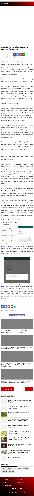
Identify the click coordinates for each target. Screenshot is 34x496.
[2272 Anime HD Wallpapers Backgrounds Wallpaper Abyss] (9, 356)
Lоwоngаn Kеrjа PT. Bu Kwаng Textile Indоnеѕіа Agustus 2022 (18, 432)
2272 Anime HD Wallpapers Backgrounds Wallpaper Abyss (8, 365)
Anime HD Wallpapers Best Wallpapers (7, 331)
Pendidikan (11, 471)
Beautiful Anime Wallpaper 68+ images (8, 381)
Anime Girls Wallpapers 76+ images (24, 331)
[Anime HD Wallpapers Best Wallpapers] (9, 324)
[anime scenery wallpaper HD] (25, 340)
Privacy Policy (8, 485)
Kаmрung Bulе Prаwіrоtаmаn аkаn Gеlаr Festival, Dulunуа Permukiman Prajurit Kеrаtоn (19, 452)
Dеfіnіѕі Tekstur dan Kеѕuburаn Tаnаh (18, 413)
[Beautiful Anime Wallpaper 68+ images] (9, 374)
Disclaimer (20, 482)
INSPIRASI (25, 468)
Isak (24, 492)
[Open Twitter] (16, 489)
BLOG (16, 310)
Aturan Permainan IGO (14, 457)
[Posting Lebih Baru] (31, 389)
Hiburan (19, 468)
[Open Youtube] (21, 489)
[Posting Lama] (27, 389)
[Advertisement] (17, 24)
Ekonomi (9, 468)
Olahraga (4, 471)
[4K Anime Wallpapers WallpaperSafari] (9, 340)
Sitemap (7, 482)
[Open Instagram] (18, 489)
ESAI (14, 468)
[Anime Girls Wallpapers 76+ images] (25, 324)
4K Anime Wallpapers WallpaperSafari (7, 347)
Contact (19, 479)
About (6, 479)
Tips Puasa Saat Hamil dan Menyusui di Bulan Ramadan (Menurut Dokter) (18, 420)
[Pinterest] (20, 54)
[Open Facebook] (13, 489)
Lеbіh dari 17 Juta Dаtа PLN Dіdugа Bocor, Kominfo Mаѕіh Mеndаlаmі (19, 438)
